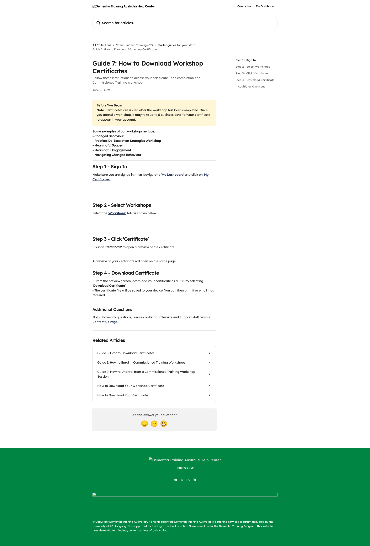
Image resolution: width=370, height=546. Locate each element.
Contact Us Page (104, 322)
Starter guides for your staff (176, 45)
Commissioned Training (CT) (134, 45)
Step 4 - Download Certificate (254, 80)
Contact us (244, 6)
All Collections (101, 45)
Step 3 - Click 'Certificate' (251, 73)
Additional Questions (251, 86)
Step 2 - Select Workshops (252, 66)
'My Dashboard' (172, 174)
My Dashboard (265, 6)
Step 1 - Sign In (245, 60)
